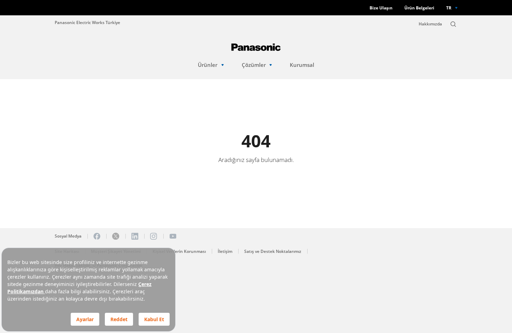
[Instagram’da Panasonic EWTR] (153, 236)
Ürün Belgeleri (419, 7)
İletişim (225, 251)
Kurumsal (302, 65)
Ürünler (207, 65)
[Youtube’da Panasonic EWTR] (172, 236)
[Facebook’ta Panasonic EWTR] (96, 236)
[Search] (453, 24)
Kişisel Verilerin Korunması (179, 251)
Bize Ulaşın (381, 7)
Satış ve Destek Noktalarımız (272, 251)
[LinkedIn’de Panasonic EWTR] (134, 236)
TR (448, 7)
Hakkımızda (430, 23)
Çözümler (254, 65)
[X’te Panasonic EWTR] (115, 236)
